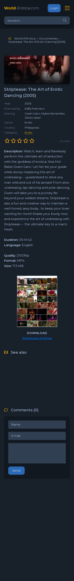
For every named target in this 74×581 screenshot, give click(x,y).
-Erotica (21, 8)
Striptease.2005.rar (37, 338)
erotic (28, 132)
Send (16, 470)
